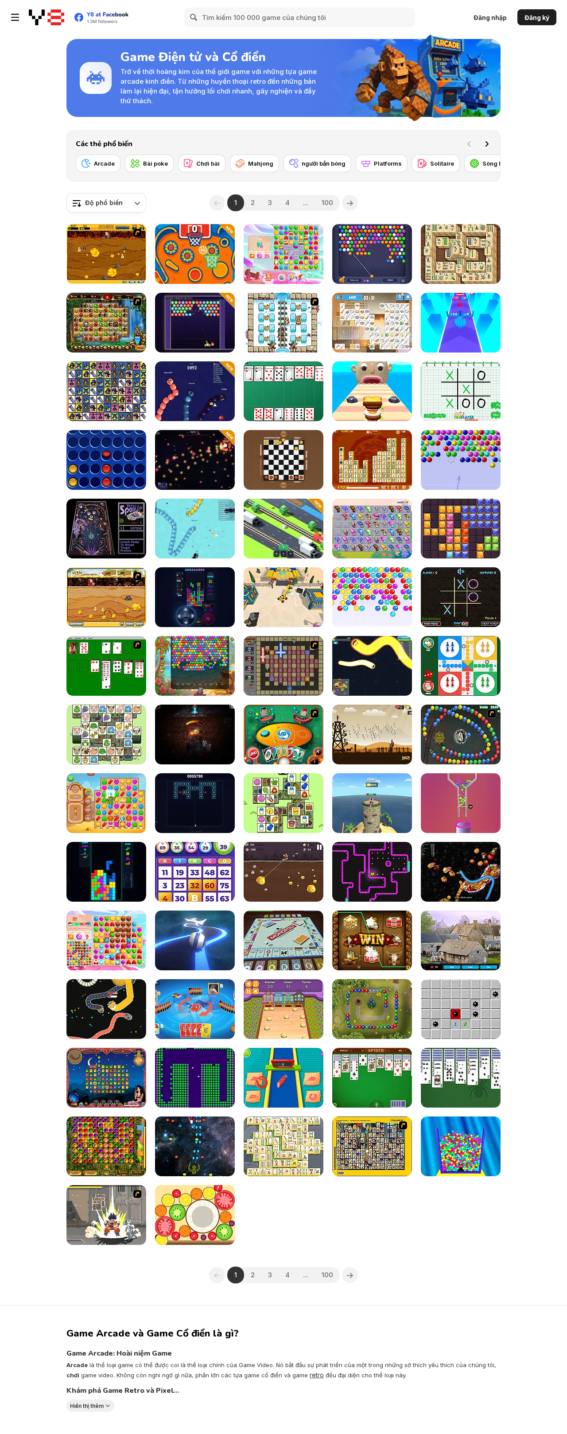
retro (317, 1375)
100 (327, 202)
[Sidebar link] (15, 17)
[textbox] (106, 203)
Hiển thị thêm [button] (87, 1406)
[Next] (486, 144)
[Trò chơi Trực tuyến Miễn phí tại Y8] (46, 17)
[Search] (194, 17)
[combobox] (106, 203)
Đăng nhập (490, 17)
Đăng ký (536, 17)
